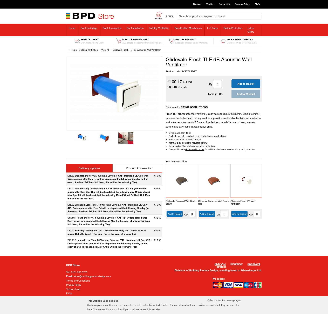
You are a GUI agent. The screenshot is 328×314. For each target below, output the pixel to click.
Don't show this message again (225, 300)
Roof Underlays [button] (89, 28)
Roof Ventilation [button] (135, 28)
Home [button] (72, 28)
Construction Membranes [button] (188, 28)
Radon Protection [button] (232, 28)
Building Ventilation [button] (159, 28)
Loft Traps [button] (212, 28)
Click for (187, 107)
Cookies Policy (242, 4)
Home (74, 49)
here (89, 309)
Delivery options (89, 168)
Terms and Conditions (78, 280)
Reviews (197, 4)
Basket (158, 18)
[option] (81, 138)
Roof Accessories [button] (112, 28)
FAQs (257, 4)
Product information (139, 168)
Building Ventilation (88, 49)
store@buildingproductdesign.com (92, 276)
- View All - (105, 49)
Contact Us (224, 4)
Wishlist (210, 4)
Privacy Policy (73, 285)
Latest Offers (251, 29)
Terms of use (73, 289)
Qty (186, 214)
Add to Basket (175, 213)
